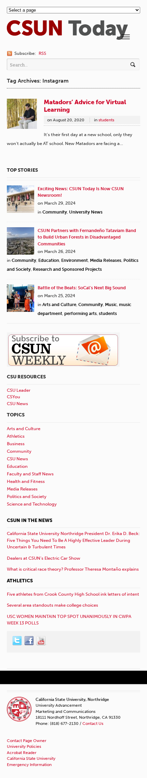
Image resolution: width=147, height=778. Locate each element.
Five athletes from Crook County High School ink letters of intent (73, 594)
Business (16, 443)
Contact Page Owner (26, 740)
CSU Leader (18, 390)
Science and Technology (32, 504)
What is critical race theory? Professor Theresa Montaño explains (73, 569)
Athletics (16, 436)
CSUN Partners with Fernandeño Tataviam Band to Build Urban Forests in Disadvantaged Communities (87, 237)
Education (48, 260)
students (106, 120)
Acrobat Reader (22, 752)
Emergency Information (29, 764)
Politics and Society (26, 496)
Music (111, 304)
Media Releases (105, 260)
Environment (74, 260)
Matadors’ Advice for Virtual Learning (85, 105)
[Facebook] (29, 641)
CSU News (17, 403)
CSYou (13, 396)
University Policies (24, 746)
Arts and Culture (59, 304)
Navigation (125, 36)
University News (86, 212)
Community (54, 212)
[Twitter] (17, 641)
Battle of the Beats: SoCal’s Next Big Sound (82, 287)
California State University (31, 758)
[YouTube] (41, 641)
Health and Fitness (26, 481)
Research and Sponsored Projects (67, 269)
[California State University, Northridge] (67, 36)
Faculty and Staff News (30, 473)
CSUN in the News (29, 520)
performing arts (80, 313)
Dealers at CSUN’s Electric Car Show (43, 558)
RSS (42, 53)
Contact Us (92, 723)
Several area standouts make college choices (52, 605)
